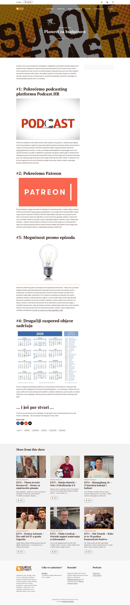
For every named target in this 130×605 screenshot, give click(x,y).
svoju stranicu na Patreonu (41, 212)
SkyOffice (44, 573)
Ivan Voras (62, 38)
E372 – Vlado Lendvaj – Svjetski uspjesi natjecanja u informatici (65, 536)
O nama (18, 2)
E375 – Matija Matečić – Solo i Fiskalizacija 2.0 (63, 484)
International (99, 9)
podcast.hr (53, 430)
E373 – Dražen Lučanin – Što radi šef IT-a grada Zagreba (30, 536)
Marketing (60, 9)
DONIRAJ (29, 2)
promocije (62, 430)
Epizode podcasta (65, 28)
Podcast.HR (20, 150)
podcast (44, 430)
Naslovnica (50, 9)
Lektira (88, 9)
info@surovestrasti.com (74, 579)
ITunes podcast (97, 575)
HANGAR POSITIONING (68, 601)
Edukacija (79, 9)
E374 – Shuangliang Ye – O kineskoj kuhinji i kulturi (98, 485)
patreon (27, 430)
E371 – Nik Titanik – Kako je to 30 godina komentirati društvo (98, 536)
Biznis (70, 9)
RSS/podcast (96, 573)
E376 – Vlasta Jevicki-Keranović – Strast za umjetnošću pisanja (28, 485)
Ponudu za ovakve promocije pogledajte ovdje (47, 310)
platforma (35, 430)
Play (21, 500)
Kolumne (111, 9)
